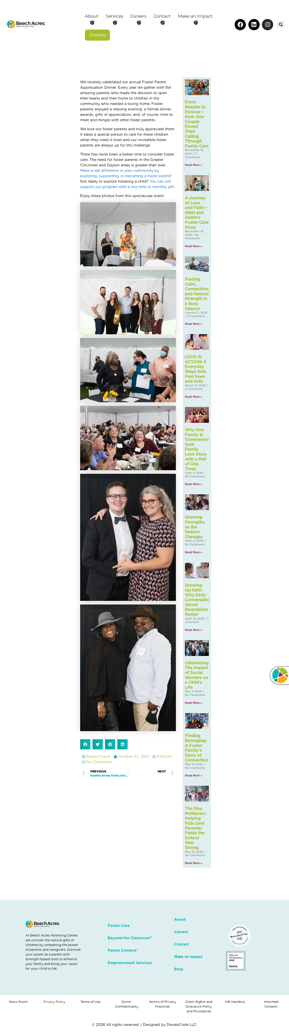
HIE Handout (235, 1002)
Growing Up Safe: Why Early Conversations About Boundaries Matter (199, 600)
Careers (181, 932)
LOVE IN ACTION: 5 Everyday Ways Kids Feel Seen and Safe (195, 369)
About (180, 919)
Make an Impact (188, 957)
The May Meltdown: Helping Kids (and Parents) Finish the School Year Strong (195, 828)
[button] (281, 24)
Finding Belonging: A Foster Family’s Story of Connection (196, 747)
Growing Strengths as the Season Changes (195, 527)
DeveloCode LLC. (182, 1025)
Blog (178, 969)
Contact (181, 944)
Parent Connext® (123, 950)
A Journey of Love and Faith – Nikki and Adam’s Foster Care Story (197, 212)
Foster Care (119, 925)
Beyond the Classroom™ (130, 938)
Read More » (193, 165)
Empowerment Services (130, 963)
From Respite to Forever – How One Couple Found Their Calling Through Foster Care (197, 124)
